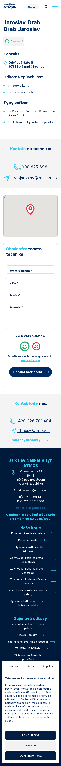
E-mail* (13, 283)
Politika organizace (30, 508)
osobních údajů (30, 360)
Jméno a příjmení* (20, 270)
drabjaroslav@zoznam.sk (34, 177)
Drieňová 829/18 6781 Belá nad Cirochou (26, 64)
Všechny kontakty (26, 440)
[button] (30, 209)
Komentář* (16, 307)
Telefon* (14, 295)
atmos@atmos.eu (33, 430)
